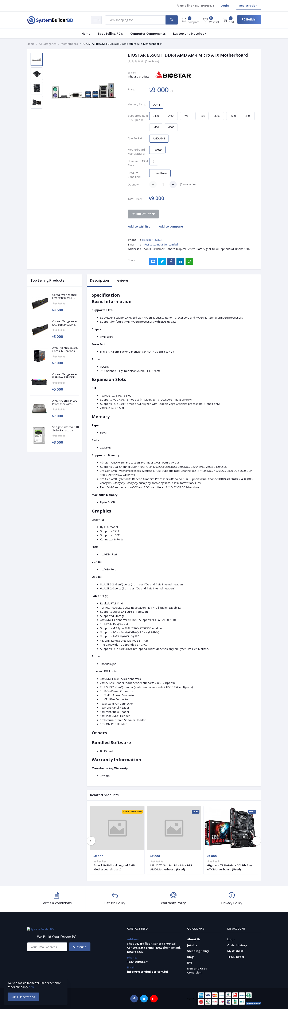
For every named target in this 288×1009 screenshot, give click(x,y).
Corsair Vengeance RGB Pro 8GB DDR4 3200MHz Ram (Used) (64, 376)
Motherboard (69, 44)
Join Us (192, 945)
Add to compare (171, 226)
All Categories (48, 44)
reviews (122, 280)
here (32, 987)
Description (99, 280)
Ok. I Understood (23, 997)
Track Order (235, 957)
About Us (194, 939)
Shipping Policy (198, 951)
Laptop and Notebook (189, 33)
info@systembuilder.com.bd (160, 244)
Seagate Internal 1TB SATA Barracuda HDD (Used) (65, 428)
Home (86, 33)
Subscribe (79, 947)
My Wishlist (235, 951)
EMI (189, 962)
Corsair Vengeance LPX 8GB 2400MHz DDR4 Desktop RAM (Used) (64, 323)
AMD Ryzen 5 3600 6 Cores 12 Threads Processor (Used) (65, 349)
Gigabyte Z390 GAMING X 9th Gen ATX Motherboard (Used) (229, 867)
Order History (237, 945)
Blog (190, 957)
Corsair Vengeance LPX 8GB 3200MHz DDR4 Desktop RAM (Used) (64, 296)
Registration (248, 5)
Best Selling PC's (110, 33)
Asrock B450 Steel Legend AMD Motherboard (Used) (114, 867)
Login (225, 5)
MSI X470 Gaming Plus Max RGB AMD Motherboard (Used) (171, 867)
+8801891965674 (152, 240)
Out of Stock (145, 214)
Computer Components (148, 33)
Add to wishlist (139, 226)
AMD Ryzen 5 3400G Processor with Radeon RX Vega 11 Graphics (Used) (65, 402)
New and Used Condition (197, 971)
